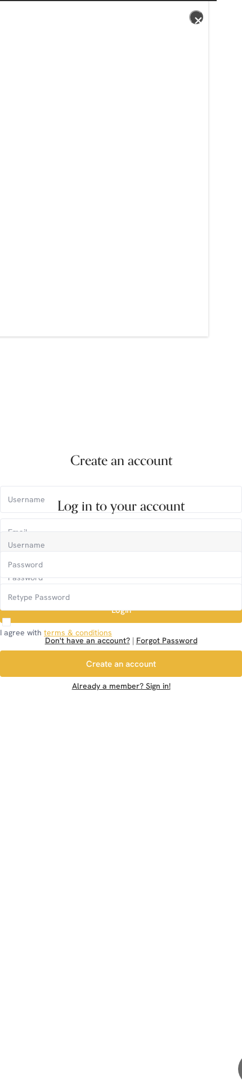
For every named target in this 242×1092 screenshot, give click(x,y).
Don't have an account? (87, 640)
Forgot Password (167, 640)
